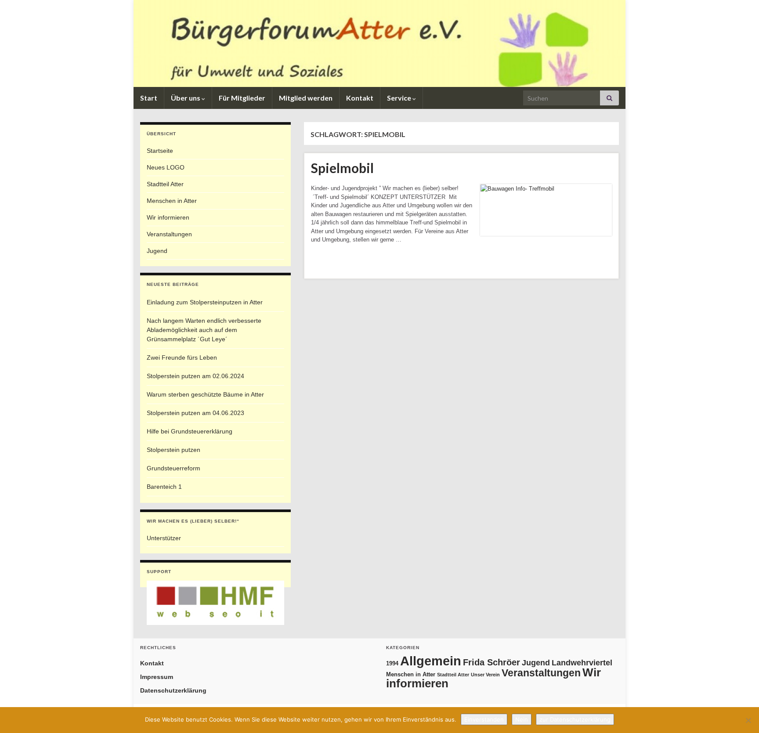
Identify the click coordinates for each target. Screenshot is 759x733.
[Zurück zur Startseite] (379, 43)
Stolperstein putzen (173, 449)
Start (148, 98)
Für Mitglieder (242, 98)
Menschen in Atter (172, 200)
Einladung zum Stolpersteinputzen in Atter (205, 302)
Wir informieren (168, 217)
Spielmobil (342, 168)
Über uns (186, 98)
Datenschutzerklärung (173, 690)
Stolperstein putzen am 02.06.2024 (195, 375)
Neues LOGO (165, 167)
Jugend (157, 250)
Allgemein (430, 661)
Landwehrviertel (582, 662)
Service (399, 98)
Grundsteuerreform (173, 468)
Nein (521, 719)
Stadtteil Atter (165, 184)
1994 (392, 663)
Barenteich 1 (164, 486)
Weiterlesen (339, 262)
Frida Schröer (491, 662)
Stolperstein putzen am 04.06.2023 (195, 412)
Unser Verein (485, 674)
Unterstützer (164, 538)
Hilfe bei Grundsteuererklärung (189, 431)
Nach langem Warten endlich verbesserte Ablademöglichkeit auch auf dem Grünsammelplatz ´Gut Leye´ (204, 330)
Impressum (156, 676)
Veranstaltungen (169, 234)
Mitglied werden (306, 98)
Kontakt (359, 98)
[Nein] (748, 720)
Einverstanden (484, 719)
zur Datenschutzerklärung (575, 719)
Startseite (160, 150)
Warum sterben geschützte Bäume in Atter (205, 394)
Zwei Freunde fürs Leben (182, 357)
